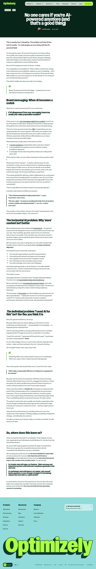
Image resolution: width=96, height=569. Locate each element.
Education (21, 525)
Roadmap (6, 517)
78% (33, 129)
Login (80, 4)
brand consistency (17, 145)
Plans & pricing (7, 513)
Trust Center (60, 564)
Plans (57, 4)
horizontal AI (37, 228)
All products (6, 509)
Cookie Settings (90, 564)
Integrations (6, 521)
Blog (19, 513)
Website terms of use (48, 564)
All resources (22, 509)
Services (5, 529)
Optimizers (37, 517)
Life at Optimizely (38, 513)
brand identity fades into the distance (31, 280)
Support (20, 521)
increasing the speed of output (33, 283)
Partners (73, 4)
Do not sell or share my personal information (76, 564)
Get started (88, 4)
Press (35, 521)
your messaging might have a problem (32, 121)
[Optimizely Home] (9, 3)
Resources (49, 4)
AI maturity (22, 293)
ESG (65, 564)
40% (17, 201)
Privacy (55, 564)
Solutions (38, 4)
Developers (65, 4)
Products (29, 4)
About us (36, 509)
